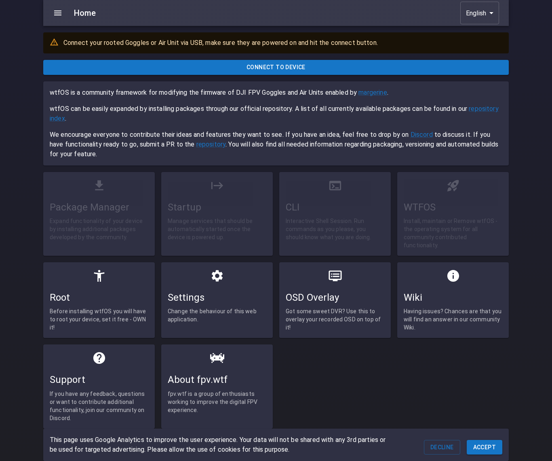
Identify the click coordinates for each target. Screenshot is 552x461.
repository (211, 144)
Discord (422, 134)
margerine (372, 92)
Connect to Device (276, 67)
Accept (484, 447)
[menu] (57, 13)
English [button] (476, 13)
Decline (442, 447)
